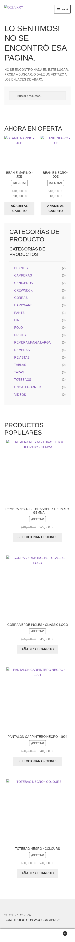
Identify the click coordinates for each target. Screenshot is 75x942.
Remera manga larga (32, 342)
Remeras (22, 350)
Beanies (21, 268)
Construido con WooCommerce (32, 920)
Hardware (23, 305)
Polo (18, 327)
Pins (18, 320)
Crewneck (23, 290)
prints (20, 335)
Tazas (19, 372)
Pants (19, 312)
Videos (20, 394)
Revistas (22, 357)
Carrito (58, 932)
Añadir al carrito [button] (19, 208)
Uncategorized (27, 387)
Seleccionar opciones (38, 537)
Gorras (21, 297)
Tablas (20, 364)
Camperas (23, 275)
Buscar (37, 935)
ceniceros (23, 283)
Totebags (22, 379)
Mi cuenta (12, 935)
